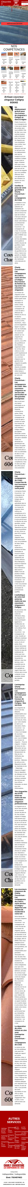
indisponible (6, 6)
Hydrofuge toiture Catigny (4, 1137)
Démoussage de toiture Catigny (10, 1130)
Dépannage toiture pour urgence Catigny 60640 (24, 1145)
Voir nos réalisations (14, 23)
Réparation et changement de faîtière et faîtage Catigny (17, 1137)
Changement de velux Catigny (24, 1133)
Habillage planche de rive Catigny (4, 1131)
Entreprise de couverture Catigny (10, 1137)
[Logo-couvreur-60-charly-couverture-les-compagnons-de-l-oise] (14, 1164)
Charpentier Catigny (24, 1138)
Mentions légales (20, 1184)
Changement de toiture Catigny (4, 1144)
